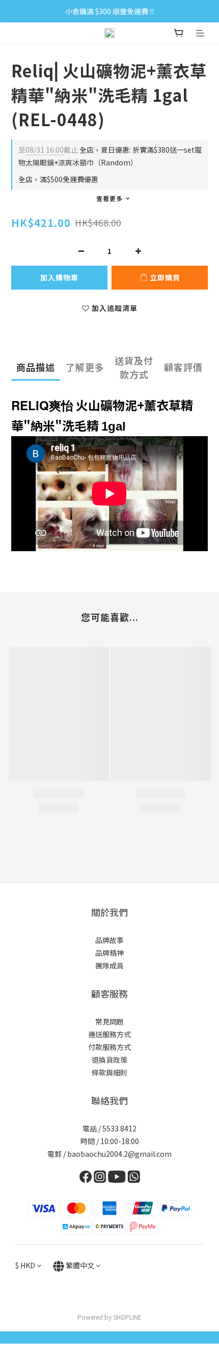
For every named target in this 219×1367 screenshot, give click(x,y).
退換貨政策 (109, 1060)
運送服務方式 (109, 1034)
